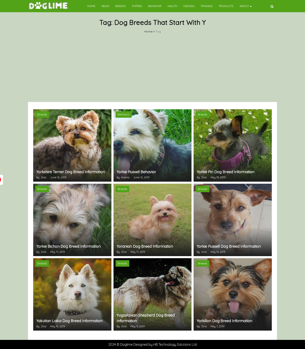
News (105, 6)
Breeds (120, 6)
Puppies (137, 6)
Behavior (154, 6)
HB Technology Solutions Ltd (175, 344)
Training (207, 6)
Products (226, 6)
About (244, 6)
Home (91, 6)
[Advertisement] (152, 71)
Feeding (188, 6)
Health (172, 6)
